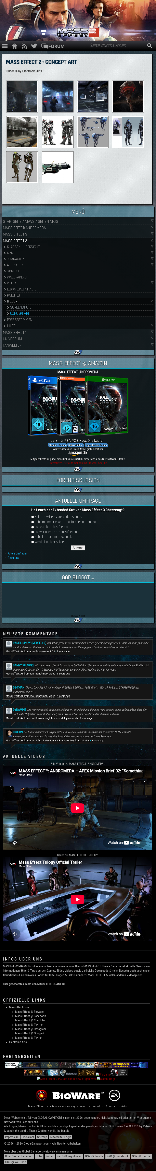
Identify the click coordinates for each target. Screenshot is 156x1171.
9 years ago (63, 651)
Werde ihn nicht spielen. (50, 542)
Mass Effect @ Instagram (30, 1029)
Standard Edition (57, 445)
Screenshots (21, 307)
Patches (13, 295)
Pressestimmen (19, 320)
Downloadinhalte (21, 289)
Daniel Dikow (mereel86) (29, 643)
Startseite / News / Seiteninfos (30, 221)
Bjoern (18, 732)
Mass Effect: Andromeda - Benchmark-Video (30, 673)
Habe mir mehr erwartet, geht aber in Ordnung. (65, 522)
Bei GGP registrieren (69, 1156)
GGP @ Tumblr (94, 1156)
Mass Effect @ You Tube (30, 1020)
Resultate (13, 558)
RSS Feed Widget (78, 616)
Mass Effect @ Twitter (29, 1025)
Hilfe (11, 326)
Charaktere (16, 259)
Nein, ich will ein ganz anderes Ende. (58, 517)
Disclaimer (28, 1137)
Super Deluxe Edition (96, 445)
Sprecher (15, 271)
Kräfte (12, 253)
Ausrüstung (16, 265)
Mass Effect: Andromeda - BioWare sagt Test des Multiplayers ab (42, 718)
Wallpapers (17, 277)
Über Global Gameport (19, 1156)
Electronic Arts (18, 1042)
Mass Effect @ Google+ (29, 1033)
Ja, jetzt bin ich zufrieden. (51, 527)
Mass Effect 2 (15, 240)
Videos (12, 283)
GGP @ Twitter (141, 1156)
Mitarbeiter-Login (60, 1137)
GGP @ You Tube (15, 1162)
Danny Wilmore (23, 665)
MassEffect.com (19, 1007)
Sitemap (42, 1137)
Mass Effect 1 (14, 332)
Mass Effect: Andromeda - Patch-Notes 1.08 (30, 651)
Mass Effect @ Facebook (30, 1016)
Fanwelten (12, 345)
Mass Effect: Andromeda (24, 227)
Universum (12, 339)
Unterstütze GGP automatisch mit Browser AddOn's (78, 463)
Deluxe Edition (75, 445)
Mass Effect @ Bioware (29, 1012)
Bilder (12, 301)
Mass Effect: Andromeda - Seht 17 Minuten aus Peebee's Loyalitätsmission (48, 740)
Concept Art (19, 313)
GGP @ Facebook (118, 1156)
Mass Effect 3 (15, 234)
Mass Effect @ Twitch (28, 1038)
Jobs (39, 1156)
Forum (49, 1156)
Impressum (11, 1137)
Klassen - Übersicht (23, 247)
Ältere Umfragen (17, 553)
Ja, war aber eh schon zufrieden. (56, 532)
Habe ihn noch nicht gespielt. (54, 537)
